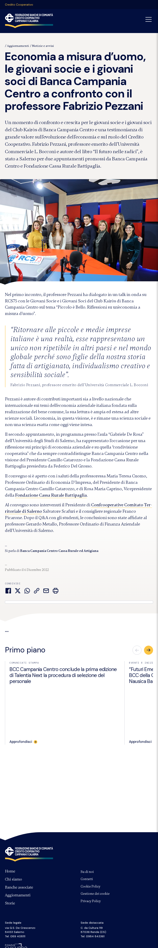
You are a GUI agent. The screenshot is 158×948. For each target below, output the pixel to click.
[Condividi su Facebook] (8, 590)
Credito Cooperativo (19, 4)
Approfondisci (20, 742)
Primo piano (25, 650)
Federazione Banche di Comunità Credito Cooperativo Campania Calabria (29, 20)
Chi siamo (13, 879)
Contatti (87, 879)
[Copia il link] (36, 590)
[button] (148, 650)
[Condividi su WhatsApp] (27, 590)
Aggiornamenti (18, 46)
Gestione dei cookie (95, 894)
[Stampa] (55, 590)
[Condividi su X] (17, 590)
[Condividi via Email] (46, 590)
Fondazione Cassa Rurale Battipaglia (51, 495)
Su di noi (87, 872)
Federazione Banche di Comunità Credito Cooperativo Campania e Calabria (29, 854)
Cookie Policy (90, 886)
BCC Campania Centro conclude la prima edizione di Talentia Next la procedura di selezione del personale (63, 675)
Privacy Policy (91, 901)
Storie (10, 903)
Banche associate (19, 887)
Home (10, 871)
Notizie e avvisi (43, 46)
